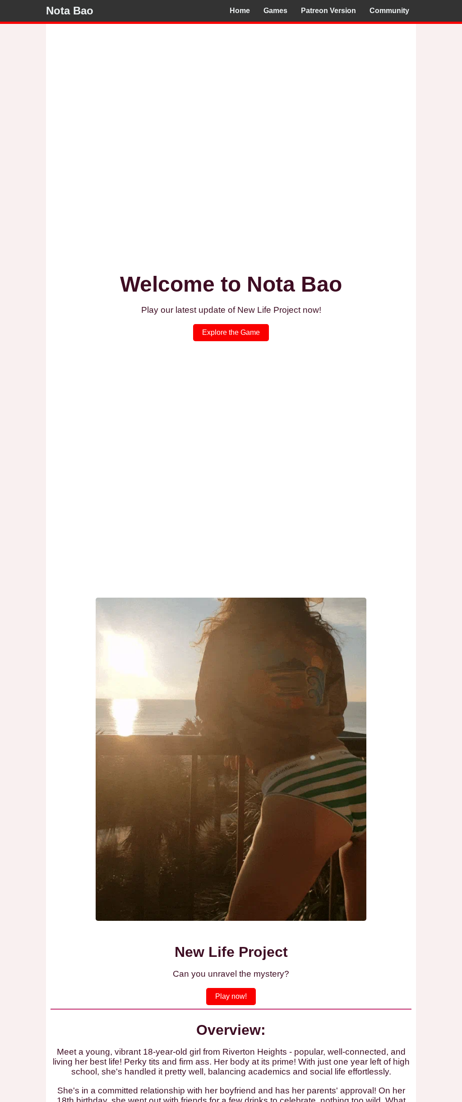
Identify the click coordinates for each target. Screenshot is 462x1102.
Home (240, 10)
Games (275, 10)
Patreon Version (328, 10)
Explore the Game (231, 332)
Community (389, 10)
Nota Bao (69, 11)
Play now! (231, 996)
